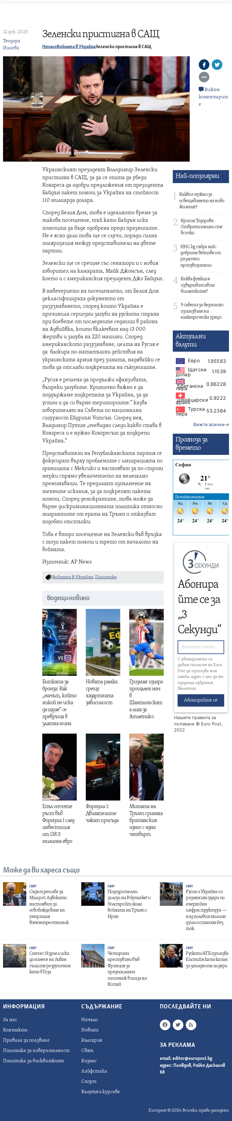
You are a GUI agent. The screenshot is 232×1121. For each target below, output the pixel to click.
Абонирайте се (201, 700)
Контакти (15, 1030)
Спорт (88, 1081)
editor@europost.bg (192, 1058)
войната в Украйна (72, 577)
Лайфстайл (94, 1071)
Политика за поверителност (36, 1050)
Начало (49, 46)
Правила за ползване (26, 1040)
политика (106, 577)
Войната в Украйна (76, 46)
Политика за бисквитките (33, 1061)
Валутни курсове (100, 1092)
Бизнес (89, 1061)
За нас (10, 1019)
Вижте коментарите (213, 97)
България (91, 1040)
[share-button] (204, 64)
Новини (89, 1030)
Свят (33, 886)
